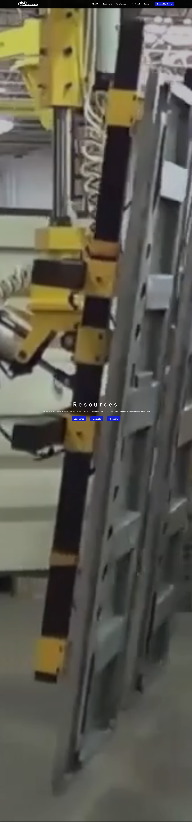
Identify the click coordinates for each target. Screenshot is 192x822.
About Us (95, 4)
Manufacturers (122, 4)
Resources (148, 4)
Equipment (107, 4)
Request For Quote (164, 4)
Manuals (97, 419)
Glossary (113, 419)
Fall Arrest (136, 4)
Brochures (79, 419)
